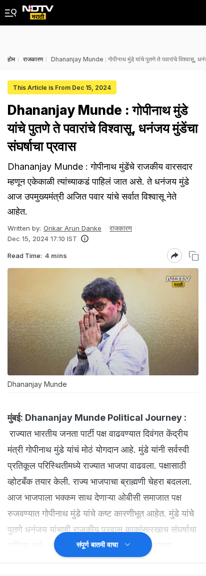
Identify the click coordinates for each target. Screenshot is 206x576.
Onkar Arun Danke (73, 228)
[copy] (193, 256)
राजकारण (121, 228)
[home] (38, 9)
